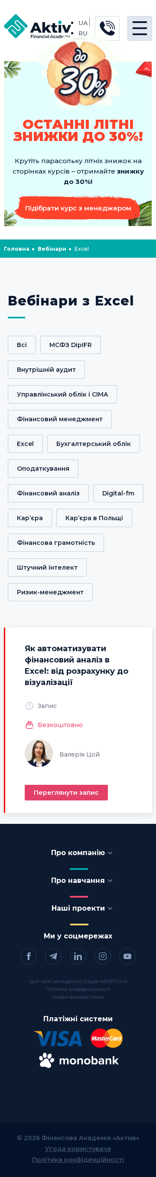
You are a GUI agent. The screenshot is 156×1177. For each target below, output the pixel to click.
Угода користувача (78, 1149)
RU (83, 33)
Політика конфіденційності (78, 989)
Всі (22, 345)
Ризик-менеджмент (50, 592)
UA (83, 23)
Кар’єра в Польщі (94, 518)
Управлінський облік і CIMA (62, 394)
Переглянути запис (66, 793)
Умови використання (78, 997)
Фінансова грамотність (56, 543)
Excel (25, 444)
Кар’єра (30, 518)
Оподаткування (43, 468)
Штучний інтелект (47, 567)
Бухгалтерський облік (93, 444)
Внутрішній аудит (46, 370)
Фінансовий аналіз (48, 493)
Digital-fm (118, 493)
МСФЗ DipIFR (70, 345)
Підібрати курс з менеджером (78, 208)
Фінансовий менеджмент (60, 419)
